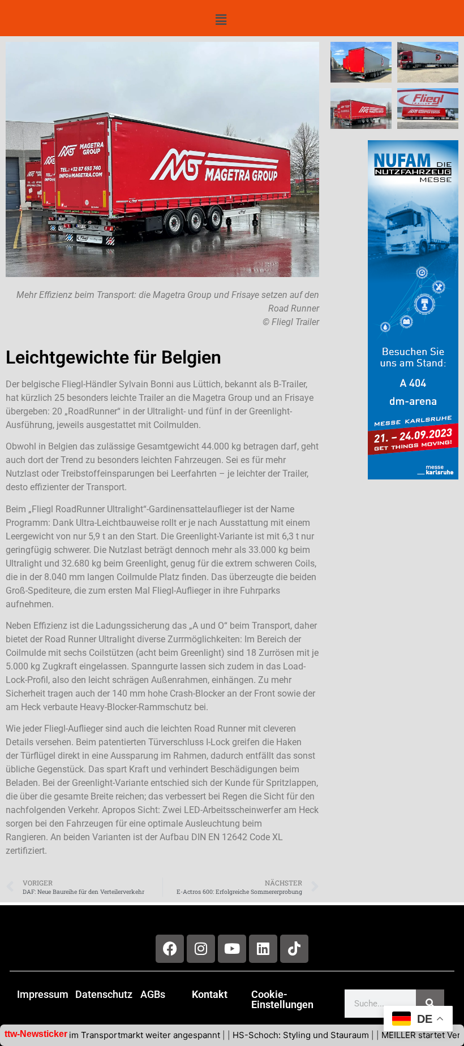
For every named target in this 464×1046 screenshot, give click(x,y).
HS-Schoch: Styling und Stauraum (279, 1035)
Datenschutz (103, 994)
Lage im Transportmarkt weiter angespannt (112, 1035)
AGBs (152, 994)
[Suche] (430, 1003)
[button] (220, 20)
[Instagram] (201, 949)
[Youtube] (232, 949)
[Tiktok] (294, 949)
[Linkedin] (263, 949)
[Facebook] (170, 949)
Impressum (42, 994)
